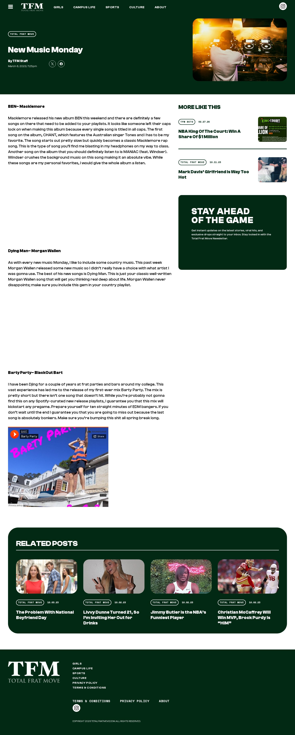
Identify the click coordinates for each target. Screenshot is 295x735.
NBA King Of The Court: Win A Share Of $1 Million (209, 134)
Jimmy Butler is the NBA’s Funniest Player (178, 615)
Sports (112, 7)
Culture (137, 7)
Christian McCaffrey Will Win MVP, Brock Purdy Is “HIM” (244, 618)
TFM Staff (20, 61)
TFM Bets (186, 121)
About (160, 7)
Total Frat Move (22, 34)
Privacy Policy (85, 683)
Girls (58, 7)
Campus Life (84, 7)
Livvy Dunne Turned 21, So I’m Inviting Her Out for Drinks (111, 618)
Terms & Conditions (89, 687)
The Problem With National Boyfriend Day (45, 615)
